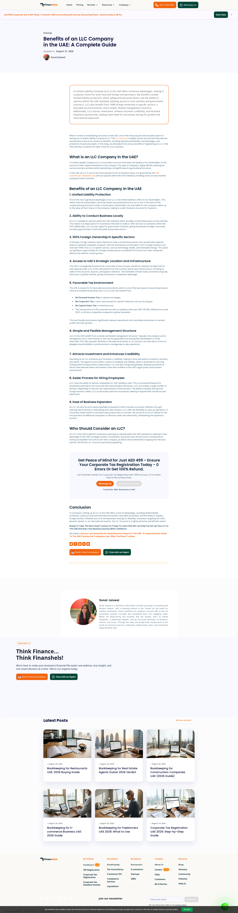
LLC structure (121, 138)
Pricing (79, 4)
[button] (92, 5)
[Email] (88, 544)
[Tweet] (71, 544)
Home (69, 4)
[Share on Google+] (84, 544)
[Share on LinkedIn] (80, 544)
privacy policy (180, 905)
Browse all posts (183, 720)
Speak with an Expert (129, 483)
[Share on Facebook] (75, 544)
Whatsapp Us (105, 483)
